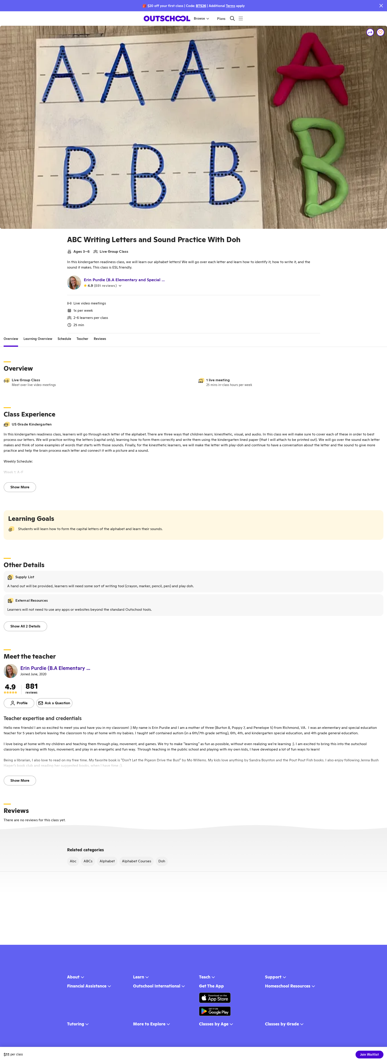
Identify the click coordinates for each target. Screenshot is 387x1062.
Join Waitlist (369, 1055)
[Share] (370, 32)
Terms (230, 6)
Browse (199, 18)
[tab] (11, 338)
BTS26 (201, 6)
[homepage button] (167, 18)
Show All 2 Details (25, 626)
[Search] (232, 18)
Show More (19, 487)
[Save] (380, 32)
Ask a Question (57, 703)
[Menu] (240, 18)
